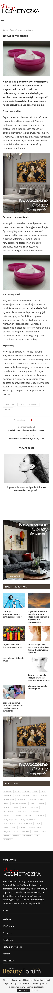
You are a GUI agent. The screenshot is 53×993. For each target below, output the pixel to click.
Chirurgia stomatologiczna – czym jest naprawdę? (12, 614)
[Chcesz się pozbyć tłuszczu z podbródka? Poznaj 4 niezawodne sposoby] (39, 633)
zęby (37, 836)
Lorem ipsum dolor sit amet (13, 659)
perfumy (28, 816)
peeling (18, 816)
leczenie (41, 803)
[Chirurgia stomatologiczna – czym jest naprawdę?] (14, 600)
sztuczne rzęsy (35, 828)
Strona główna (8, 30)
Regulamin (8, 940)
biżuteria (7, 791)
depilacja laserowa (22, 795)
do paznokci (9, 405)
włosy (35, 832)
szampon (22, 828)
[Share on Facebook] (35, 420)
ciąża (43, 791)
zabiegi (6, 836)
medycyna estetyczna (30, 807)
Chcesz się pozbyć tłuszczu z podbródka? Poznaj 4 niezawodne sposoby (38, 648)
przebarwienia (9, 824)
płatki (21, 405)
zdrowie (16, 836)
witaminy (25, 832)
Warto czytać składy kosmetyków (37, 687)
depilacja (7, 795)
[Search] (50, 21)
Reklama (7, 919)
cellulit (26, 791)
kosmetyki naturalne (37, 799)
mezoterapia (8, 811)
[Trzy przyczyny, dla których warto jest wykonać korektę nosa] (39, 664)
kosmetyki (22, 799)
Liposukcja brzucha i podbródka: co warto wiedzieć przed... (26, 489)
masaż (16, 807)
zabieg (44, 832)
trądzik (7, 832)
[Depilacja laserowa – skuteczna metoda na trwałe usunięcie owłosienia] (14, 692)
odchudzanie (34, 811)
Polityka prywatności (12, 946)
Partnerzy (7, 933)
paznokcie (8, 816)
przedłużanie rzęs (25, 824)
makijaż (7, 807)
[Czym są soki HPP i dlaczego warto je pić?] (14, 633)
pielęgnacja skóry (10, 820)
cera (35, 791)
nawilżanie (22, 811)
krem (6, 803)
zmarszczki (28, 836)
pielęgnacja (40, 816)
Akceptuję (23, 990)
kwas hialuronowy (19, 803)
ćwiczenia (7, 840)
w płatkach (33, 405)
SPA (14, 828)
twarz (16, 832)
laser (32, 803)
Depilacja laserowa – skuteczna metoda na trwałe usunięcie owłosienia (13, 707)
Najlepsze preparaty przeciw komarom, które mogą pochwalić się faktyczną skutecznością (38, 616)
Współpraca (8, 926)
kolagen (44, 795)
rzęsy (38, 824)
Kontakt (6, 953)
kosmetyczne (9, 799)
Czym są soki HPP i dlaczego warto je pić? (13, 646)
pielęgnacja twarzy (28, 820)
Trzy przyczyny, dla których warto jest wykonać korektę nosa (38, 678)
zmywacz (8, 409)
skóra (6, 828)
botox (17, 791)
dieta (35, 795)
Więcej (35, 990)
